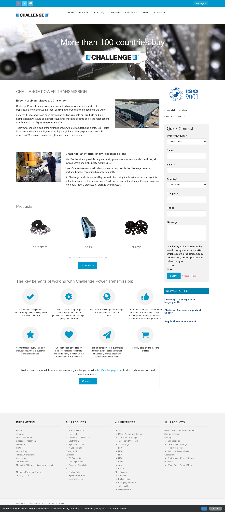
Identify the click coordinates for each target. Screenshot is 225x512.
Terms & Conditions (25, 455)
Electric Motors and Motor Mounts (179, 430)
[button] (17, 49)
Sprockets (70, 455)
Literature (115, 12)
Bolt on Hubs (124, 479)
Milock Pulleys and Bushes (130, 434)
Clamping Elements (127, 482)
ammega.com (22, 475)
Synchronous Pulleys (127, 437)
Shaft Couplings (122, 444)
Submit (173, 276)
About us (20, 434)
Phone (170, 207)
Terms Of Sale (22, 462)
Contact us (160, 12)
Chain (121, 469)
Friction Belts (74, 472)
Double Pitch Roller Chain (80, 437)
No (171, 269)
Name (170, 150)
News (146, 12)
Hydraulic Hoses (171, 434)
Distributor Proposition (26, 441)
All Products (88, 265)
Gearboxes (169, 455)
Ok (204, 508)
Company (99, 12)
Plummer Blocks (175, 448)
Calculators (131, 12)
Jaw (120, 465)
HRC (120, 451)
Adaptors (122, 475)
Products (84, 12)
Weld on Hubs (124, 489)
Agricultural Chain (77, 444)
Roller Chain (74, 434)
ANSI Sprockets (76, 462)
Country (172, 179)
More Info (215, 508)
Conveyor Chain (73, 451)
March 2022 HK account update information (35, 465)
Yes (172, 265)
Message (172, 222)
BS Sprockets (75, 458)
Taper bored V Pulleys (128, 441)
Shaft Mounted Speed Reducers (182, 458)
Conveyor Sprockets (78, 465)
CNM (120, 462)
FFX (120, 448)
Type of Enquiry (177, 135)
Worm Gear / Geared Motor (180, 465)
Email (171, 164)
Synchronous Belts (77, 475)
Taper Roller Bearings (177, 444)
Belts (68, 469)
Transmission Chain (75, 430)
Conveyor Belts (76, 479)
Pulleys (118, 430)
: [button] (200, 3)
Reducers (168, 462)
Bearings (168, 437)
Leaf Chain (74, 441)
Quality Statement (24, 437)
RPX (120, 455)
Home (71, 12)
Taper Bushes (124, 486)
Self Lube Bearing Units (178, 451)
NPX (120, 458)
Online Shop (21, 451)
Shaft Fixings (121, 472)
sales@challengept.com (108, 370)
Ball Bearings (174, 441)
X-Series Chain (76, 448)
